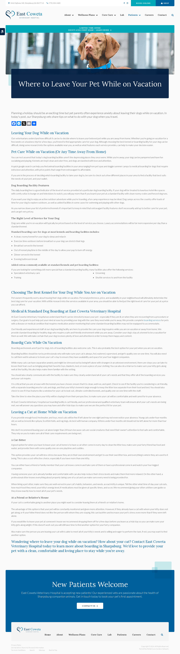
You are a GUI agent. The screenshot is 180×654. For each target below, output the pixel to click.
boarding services (152, 320)
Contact (162, 15)
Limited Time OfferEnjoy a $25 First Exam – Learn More (88, 29)
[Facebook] (125, 3)
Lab (122, 15)
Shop (166, 3)
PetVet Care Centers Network (157, 649)
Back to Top (53, 650)
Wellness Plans (86, 15)
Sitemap (42, 650)
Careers (149, 15)
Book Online (143, 3)
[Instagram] (127, 3)
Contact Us (88, 606)
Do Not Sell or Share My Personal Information (27, 648)
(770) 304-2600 (54, 3)
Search (32, 650)
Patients (133, 15)
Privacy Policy (16, 645)
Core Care (107, 15)
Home (48, 634)
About (67, 15)
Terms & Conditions (18, 650)
